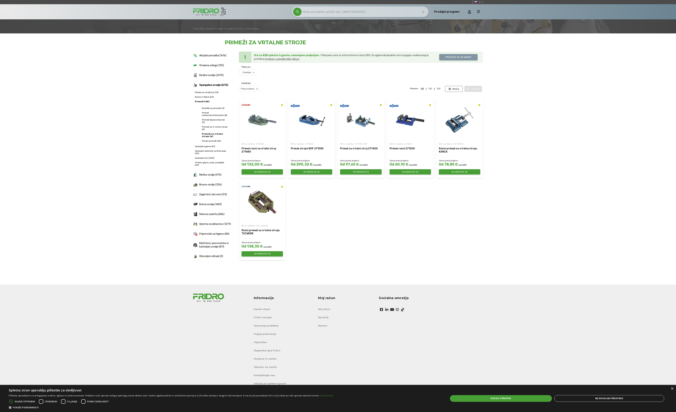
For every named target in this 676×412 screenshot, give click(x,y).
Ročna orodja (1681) (210, 204)
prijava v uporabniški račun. (282, 59)
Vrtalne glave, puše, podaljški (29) (209, 163)
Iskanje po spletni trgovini (270, 383)
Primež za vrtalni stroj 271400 (359, 148)
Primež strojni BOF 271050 (307, 148)
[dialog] (338, 398)
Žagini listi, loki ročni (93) (213, 194)
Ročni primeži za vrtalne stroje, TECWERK (261, 232)
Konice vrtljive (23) (204, 97)
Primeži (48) (202, 101)
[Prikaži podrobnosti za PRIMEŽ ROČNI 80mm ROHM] (410, 120)
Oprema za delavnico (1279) (215, 224)
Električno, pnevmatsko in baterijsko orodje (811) (214, 245)
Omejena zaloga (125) (211, 65)
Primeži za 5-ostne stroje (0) (214, 128)
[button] (171, 407)
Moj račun (324, 309)
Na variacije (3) (410, 172)
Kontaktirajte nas (264, 375)
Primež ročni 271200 (402, 148)
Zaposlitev (260, 342)
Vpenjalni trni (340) (204, 158)
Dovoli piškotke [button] (501, 398)
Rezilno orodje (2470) (211, 75)
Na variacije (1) (361, 172)
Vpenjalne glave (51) (205, 146)
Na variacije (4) (262, 172)
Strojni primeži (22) (211, 141)
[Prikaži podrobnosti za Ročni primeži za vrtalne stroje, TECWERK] (262, 202)
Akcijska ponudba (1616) (212, 55)
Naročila (323, 317)
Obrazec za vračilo (265, 367)
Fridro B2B (198, 28)
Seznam (475, 88)
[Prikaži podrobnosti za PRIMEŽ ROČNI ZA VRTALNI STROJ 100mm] (262, 120)
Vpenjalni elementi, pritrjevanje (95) (210, 152)
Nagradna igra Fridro (267, 350)
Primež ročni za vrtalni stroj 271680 (259, 150)
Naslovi (322, 325)
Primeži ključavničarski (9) (213, 121)
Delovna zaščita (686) (211, 214)
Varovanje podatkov (266, 325)
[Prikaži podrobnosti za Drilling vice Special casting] (459, 120)
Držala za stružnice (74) (206, 92)
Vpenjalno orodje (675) (213, 85)
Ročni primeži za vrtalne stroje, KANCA (458, 150)
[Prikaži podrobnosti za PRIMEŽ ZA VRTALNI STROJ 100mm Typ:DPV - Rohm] (361, 120)
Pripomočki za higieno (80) (214, 233)
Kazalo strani (262, 309)
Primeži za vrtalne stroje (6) (212, 135)
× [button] (672, 388)
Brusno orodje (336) (210, 184)
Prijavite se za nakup (458, 57)
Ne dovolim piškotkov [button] (609, 398)
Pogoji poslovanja (265, 333)
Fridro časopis (263, 317)
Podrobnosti (326, 395)
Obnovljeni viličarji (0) (211, 256)
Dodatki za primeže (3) (213, 108)
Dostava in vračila (265, 358)
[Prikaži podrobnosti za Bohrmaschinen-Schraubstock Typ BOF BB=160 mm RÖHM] (312, 120)
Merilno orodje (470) (210, 174)
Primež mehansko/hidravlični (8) (214, 114)
